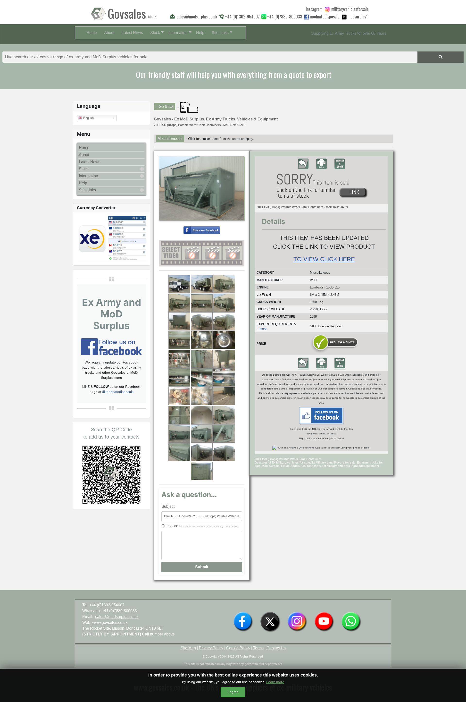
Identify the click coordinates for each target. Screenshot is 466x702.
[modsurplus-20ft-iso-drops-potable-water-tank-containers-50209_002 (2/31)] (202, 284)
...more (261, 328)
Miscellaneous (170, 138)
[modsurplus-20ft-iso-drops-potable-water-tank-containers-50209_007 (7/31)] (179, 321)
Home (84, 148)
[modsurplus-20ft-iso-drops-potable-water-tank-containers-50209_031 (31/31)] (202, 471)
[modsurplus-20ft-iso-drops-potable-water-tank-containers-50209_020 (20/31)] (202, 396)
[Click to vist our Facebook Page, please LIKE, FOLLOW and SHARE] (111, 346)
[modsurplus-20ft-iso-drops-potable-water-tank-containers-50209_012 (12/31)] (224, 340)
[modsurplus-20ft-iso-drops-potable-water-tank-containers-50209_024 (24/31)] (224, 415)
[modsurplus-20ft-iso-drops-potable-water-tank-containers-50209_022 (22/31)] (179, 415)
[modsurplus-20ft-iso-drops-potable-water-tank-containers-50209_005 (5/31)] (202, 303)
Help (83, 183)
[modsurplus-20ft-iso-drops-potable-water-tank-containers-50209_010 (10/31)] (179, 340)
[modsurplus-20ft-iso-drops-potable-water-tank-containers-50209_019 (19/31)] (179, 396)
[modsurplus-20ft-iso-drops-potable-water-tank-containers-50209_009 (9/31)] (224, 321)
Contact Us (276, 648)
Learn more (275, 682)
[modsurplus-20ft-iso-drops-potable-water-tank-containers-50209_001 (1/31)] (179, 284)
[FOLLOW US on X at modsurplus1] (358, 16)
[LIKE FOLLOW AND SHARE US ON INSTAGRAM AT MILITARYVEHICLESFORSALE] (350, 9)
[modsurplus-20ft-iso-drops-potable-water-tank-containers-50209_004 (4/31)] (179, 303)
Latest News (89, 162)
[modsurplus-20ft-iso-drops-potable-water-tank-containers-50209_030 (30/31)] (224, 452)
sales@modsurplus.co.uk (117, 617)
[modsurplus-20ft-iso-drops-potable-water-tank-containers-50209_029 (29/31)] (202, 452)
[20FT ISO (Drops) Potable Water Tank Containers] (201, 230)
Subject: (168, 506)
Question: (200, 526)
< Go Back (165, 106)
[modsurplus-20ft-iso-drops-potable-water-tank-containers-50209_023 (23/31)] (202, 415)
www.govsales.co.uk (109, 622)
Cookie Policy (238, 648)
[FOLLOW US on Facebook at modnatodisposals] (306, 17)
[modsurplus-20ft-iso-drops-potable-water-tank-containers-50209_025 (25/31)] (179, 433)
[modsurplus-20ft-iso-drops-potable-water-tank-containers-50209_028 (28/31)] (179, 452)
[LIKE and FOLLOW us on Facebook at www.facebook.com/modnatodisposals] (243, 621)
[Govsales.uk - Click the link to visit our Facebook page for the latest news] (321, 415)
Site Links (87, 190)
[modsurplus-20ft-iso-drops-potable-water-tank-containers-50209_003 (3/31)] (224, 284)
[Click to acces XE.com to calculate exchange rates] (111, 238)
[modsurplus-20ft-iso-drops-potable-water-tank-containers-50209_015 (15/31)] (224, 359)
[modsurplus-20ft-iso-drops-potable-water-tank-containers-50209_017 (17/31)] (202, 377)
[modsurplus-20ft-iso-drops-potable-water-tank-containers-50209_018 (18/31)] (224, 377)
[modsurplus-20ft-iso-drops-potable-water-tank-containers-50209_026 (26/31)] (202, 433)
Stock (84, 169)
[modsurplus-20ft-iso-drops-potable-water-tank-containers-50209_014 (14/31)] (202, 359)
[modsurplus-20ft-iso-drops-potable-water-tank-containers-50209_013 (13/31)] (179, 359)
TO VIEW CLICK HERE (324, 259)
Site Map (188, 648)
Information (88, 176)
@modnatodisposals (117, 392)
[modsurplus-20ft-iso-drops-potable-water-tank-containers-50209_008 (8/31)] (202, 321)
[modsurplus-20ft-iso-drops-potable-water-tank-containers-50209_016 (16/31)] (179, 377)
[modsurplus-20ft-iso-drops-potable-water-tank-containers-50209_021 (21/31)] (224, 396)
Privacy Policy (211, 648)
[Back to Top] (457, 693)
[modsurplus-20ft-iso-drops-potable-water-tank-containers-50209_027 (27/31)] (224, 433)
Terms (258, 648)
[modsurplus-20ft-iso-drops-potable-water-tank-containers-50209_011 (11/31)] (202, 340)
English (88, 117)
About (84, 155)
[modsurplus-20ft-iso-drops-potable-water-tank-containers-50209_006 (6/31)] (224, 303)
